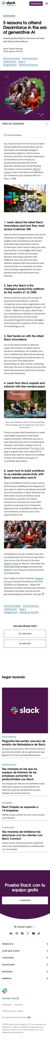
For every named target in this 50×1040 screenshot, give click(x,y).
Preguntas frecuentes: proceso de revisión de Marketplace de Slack (23, 742)
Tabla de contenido (13, 123)
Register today (11, 563)
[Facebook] (22, 933)
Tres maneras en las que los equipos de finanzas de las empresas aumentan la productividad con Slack (19, 774)
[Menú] (46, 3)
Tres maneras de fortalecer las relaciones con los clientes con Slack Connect (22, 835)
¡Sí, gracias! (25, 633)
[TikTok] (39, 933)
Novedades (9, 16)
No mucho (25, 643)
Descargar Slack (9, 998)
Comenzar (36, 4)
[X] (28, 933)
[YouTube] (33, 933)
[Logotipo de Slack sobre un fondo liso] (25, 710)
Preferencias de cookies (12, 1011)
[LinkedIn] (11, 933)
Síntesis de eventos (28, 64)
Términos (19, 1004)
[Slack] (8, 3)
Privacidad (6, 1004)
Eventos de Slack (11, 58)
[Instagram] (16, 933)
